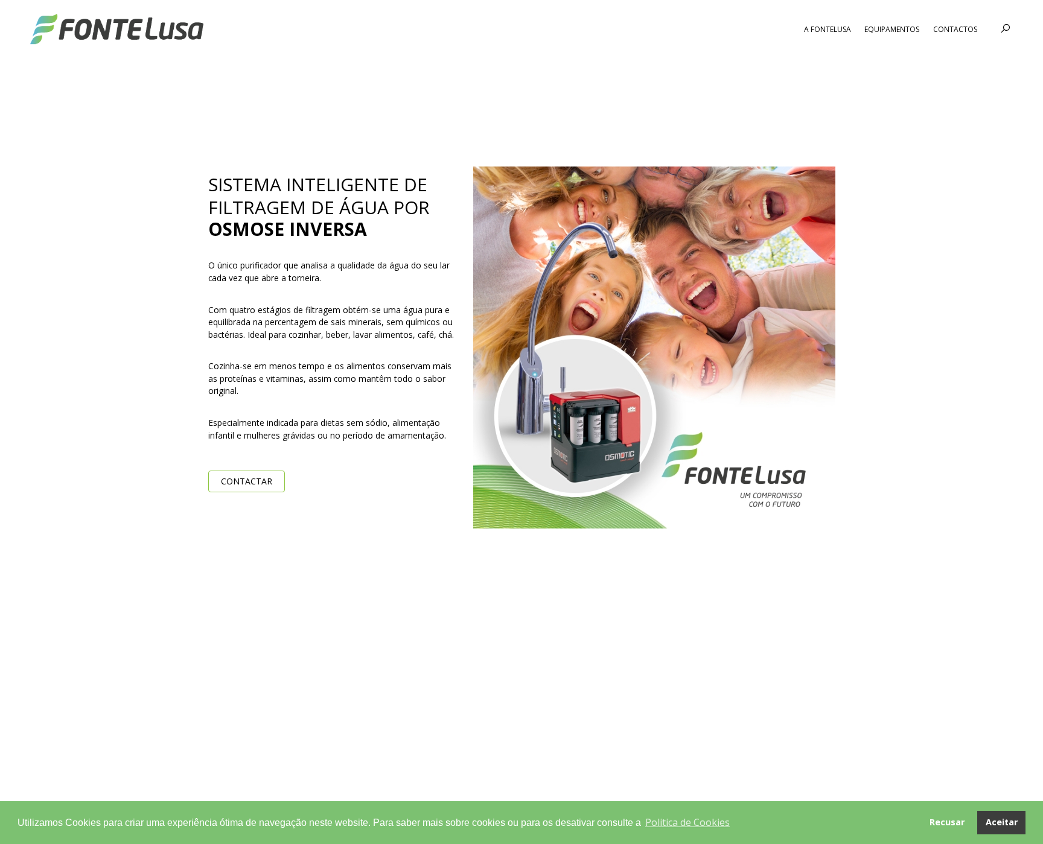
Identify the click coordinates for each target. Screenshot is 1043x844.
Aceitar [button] (1002, 822)
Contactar (246, 481)
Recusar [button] (947, 822)
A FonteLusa (827, 29)
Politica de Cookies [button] (687, 822)
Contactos (955, 29)
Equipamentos (891, 29)
